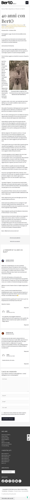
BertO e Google (6, 442)
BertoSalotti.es (5, 456)
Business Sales (5, 437)
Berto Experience (18, 25)
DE (7, 494)
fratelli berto (11, 27)
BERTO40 (8, 26)
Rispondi (26, 307)
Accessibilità (25, 491)
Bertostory (14, 26)
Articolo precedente (15, 237)
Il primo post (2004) (6, 444)
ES (12, 494)
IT (2, 494)
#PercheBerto (5, 439)
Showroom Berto (6, 434)
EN (4, 494)
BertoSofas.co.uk (6, 455)
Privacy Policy (17, 491)
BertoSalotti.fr (5, 458)
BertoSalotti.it (5, 453)
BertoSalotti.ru (5, 461)
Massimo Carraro (10, 260)
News (3, 441)
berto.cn (4, 463)
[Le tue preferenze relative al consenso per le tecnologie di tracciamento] (27, 497)
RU (15, 494)
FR (10, 494)
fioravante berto (21, 26)
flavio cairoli (4, 27)
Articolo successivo (15, 241)
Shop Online (5, 436)
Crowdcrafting (5, 445)
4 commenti (10, 25)
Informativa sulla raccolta (7, 498)
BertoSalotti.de (5, 460)
